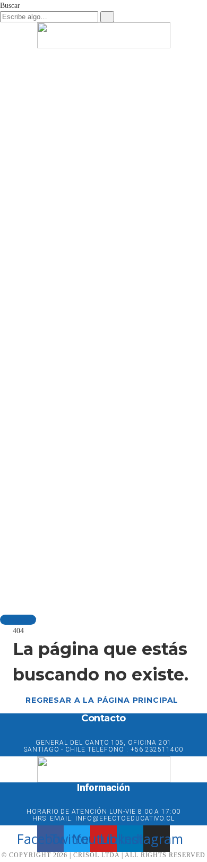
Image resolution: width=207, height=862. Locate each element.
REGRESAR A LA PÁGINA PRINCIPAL (101, 700)
